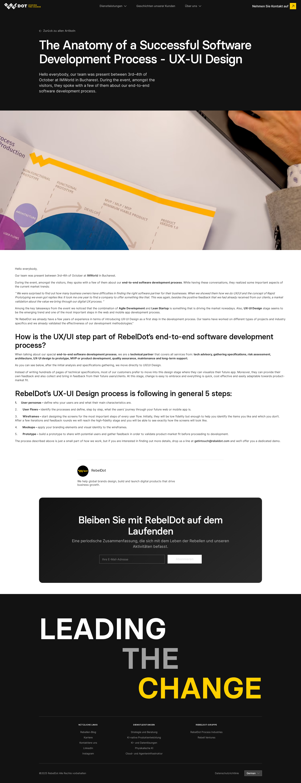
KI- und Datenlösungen (144, 742)
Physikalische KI (144, 748)
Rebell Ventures (206, 737)
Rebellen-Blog (88, 732)
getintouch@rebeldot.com (211, 441)
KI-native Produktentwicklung (144, 737)
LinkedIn (88, 748)
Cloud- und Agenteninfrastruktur (144, 753)
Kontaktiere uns (88, 742)
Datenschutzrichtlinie (227, 773)
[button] (113, 6)
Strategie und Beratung (144, 732)
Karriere (88, 737)
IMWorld (92, 275)
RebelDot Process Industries (206, 732)
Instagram (88, 753)
